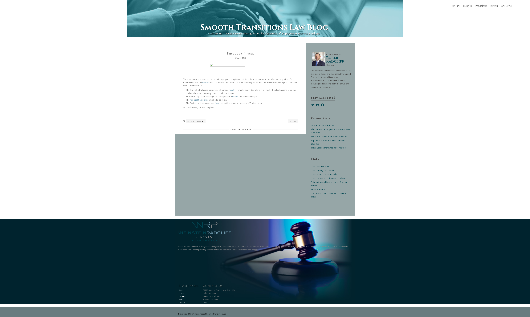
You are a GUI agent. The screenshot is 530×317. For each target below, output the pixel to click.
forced (218, 103)
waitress (206, 82)
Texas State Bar (318, 189)
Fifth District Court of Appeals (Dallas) (328, 178)
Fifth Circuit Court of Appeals (324, 174)
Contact (506, 5)
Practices (481, 5)
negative (233, 90)
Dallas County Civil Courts (322, 170)
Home (455, 5)
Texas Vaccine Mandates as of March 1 (328, 147)
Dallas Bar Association (321, 166)
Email (205, 302)
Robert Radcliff (335, 59)
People (467, 5)
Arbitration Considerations (322, 125)
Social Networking (195, 121)
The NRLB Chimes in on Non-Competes (329, 136)
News (494, 5)
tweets (235, 96)
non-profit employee (199, 100)
